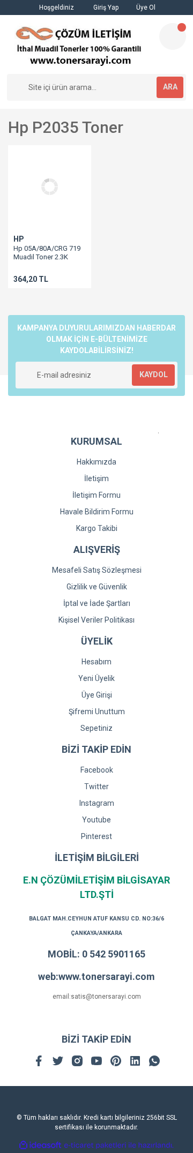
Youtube (96, 819)
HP (18, 239)
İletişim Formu (96, 495)
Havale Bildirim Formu (96, 511)
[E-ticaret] (95, 1145)
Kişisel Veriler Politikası (96, 620)
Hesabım (96, 661)
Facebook (96, 770)
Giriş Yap (105, 7)
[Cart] (172, 36)
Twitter (96, 786)
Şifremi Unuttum (97, 711)
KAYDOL (153, 374)
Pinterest (96, 836)
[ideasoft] (40, 1145)
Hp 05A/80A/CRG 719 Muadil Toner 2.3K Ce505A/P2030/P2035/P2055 (57, 256)
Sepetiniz (96, 728)
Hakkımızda (96, 462)
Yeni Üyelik (96, 678)
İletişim (96, 478)
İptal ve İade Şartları (96, 603)
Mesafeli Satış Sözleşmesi (97, 570)
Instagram (96, 803)
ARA (170, 87)
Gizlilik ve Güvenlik (96, 586)
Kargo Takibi (96, 528)
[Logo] (78, 44)
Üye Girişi (96, 695)
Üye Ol (145, 7)
